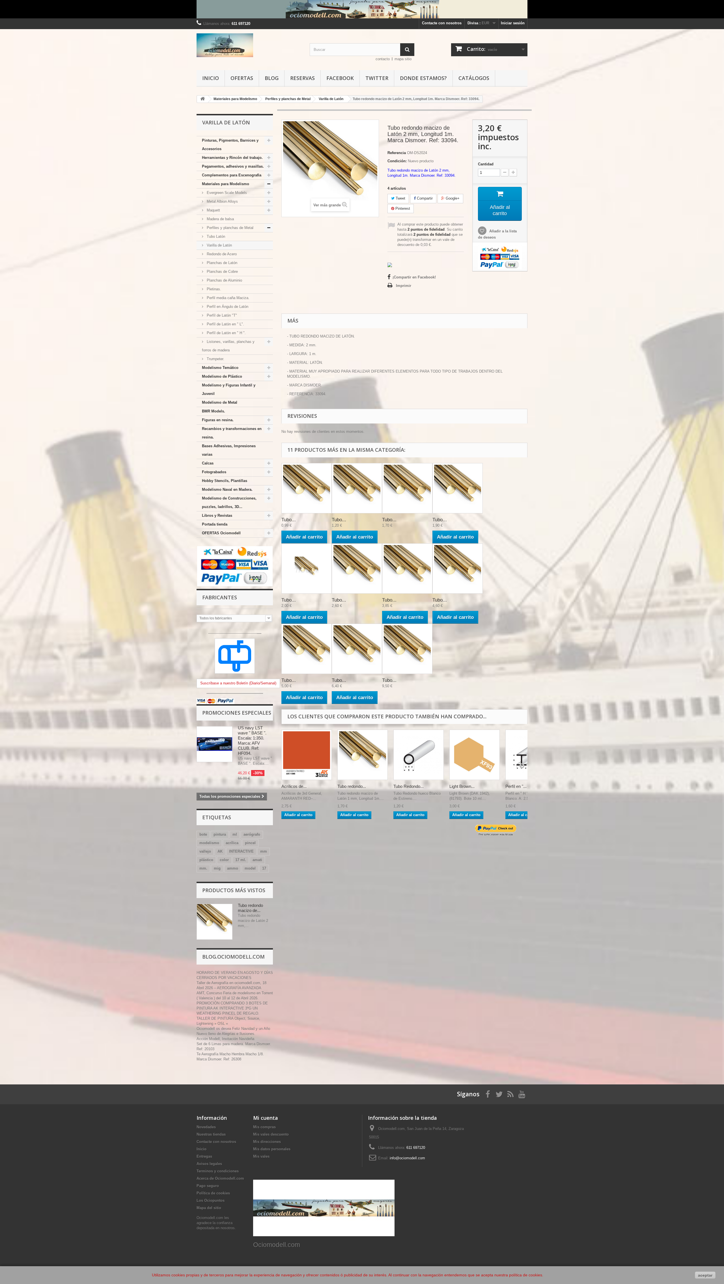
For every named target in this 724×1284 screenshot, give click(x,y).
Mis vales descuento (271, 1134)
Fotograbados (214, 472)
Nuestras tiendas (211, 1134)
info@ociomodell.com (407, 1158)
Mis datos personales (271, 1149)
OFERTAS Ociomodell (221, 533)
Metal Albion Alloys (222, 201)
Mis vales (261, 1156)
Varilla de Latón (219, 245)
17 (264, 868)
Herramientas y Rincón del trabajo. (232, 157)
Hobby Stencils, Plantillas (224, 481)
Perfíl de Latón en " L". (225, 324)
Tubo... (288, 519)
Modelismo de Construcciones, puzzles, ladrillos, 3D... (229, 502)
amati (257, 860)
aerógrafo (252, 834)
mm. (203, 868)
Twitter (376, 78)
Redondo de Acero (221, 254)
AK (220, 851)
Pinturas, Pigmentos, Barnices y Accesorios (230, 144)
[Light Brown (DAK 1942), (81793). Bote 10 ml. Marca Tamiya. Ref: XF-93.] (474, 755)
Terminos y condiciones (218, 1171)
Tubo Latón (215, 236)
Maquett (213, 210)
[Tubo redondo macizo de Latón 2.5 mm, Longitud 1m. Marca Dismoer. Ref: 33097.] (407, 568)
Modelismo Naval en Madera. (227, 489)
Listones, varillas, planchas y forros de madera (228, 346)
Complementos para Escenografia (231, 175)
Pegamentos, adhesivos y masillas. (233, 166)
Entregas (204, 1156)
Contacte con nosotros (442, 23)
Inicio (210, 78)
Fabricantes (219, 597)
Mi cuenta (265, 1117)
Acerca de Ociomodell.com (220, 1178)
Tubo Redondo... (408, 786)
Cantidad (486, 164)
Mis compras (264, 1127)
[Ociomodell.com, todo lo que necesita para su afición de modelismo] (362, 9)
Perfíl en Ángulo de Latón (227, 306)
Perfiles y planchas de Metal (229, 228)
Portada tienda (214, 524)
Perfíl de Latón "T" (221, 315)
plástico (206, 860)
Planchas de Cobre (222, 271)
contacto (383, 59)
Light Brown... (462, 786)
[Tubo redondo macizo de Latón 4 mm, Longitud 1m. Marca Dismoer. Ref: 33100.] (357, 649)
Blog (272, 78)
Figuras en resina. (218, 420)
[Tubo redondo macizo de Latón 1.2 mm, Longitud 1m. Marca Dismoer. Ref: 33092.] (306, 568)
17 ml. (240, 860)
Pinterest (402, 208)
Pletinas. (213, 289)
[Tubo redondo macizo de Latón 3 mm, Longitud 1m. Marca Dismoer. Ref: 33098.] (457, 568)
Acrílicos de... (294, 786)
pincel (250, 843)
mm (263, 851)
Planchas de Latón (221, 263)
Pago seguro (208, 1186)
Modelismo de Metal (219, 402)
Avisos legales (209, 1164)
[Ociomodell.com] (249, 45)
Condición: (397, 161)
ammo (232, 868)
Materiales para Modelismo (225, 184)
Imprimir (403, 286)
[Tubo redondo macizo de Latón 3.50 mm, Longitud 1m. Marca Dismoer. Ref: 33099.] (306, 649)
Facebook (340, 78)
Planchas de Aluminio (224, 280)
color (224, 860)
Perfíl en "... (516, 786)
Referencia (396, 153)
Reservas (302, 78)
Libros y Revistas (217, 515)
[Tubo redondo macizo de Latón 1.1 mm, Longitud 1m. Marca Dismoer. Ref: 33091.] (457, 488)
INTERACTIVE (241, 851)
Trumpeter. (215, 359)
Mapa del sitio (209, 1208)
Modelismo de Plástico (222, 376)
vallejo (205, 851)
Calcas (208, 463)
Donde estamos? (423, 78)
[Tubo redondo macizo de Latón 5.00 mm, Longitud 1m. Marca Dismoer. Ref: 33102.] (407, 649)
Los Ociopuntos (211, 1200)
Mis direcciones (267, 1142)
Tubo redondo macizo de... (250, 908)
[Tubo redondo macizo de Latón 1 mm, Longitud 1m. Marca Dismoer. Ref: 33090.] (407, 488)
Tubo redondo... (351, 786)
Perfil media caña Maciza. (227, 298)
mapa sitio (403, 59)
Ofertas (241, 78)
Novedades (206, 1127)
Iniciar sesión (513, 23)
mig (217, 868)
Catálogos (473, 78)
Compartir (424, 198)
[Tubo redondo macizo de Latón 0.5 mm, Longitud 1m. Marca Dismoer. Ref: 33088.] (306, 488)
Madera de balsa (220, 219)
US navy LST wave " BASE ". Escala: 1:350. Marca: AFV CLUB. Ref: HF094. (252, 740)
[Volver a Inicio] (202, 99)
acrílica (232, 843)
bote (203, 834)
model (250, 868)
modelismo (209, 843)
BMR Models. (213, 411)
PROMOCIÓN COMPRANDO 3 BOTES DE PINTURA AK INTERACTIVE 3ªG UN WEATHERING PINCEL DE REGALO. (232, 1008)
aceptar (705, 1275)
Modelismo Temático (220, 368)
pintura (220, 834)
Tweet (400, 198)
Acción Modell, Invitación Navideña (225, 1039)
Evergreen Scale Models (226, 193)
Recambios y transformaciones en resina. (232, 433)
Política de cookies (213, 1193)
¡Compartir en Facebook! (414, 277)
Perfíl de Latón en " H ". (226, 333)
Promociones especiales (236, 712)
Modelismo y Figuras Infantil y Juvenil (228, 389)
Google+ (452, 198)
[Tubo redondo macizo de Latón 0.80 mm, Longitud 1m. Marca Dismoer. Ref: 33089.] (357, 488)
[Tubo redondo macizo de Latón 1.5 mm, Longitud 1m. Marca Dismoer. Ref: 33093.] (357, 568)
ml (234, 834)
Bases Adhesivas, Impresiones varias (229, 450)
